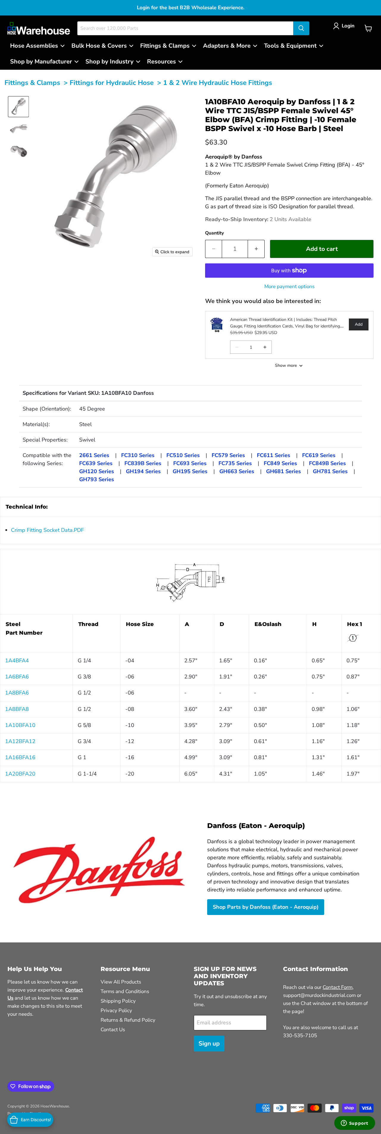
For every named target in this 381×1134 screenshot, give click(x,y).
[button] (345, 25)
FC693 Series (190, 463)
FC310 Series (137, 455)
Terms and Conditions (125, 991)
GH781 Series (330, 471)
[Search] (301, 28)
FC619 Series (318, 455)
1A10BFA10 (20, 725)
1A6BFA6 (17, 676)
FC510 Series (183, 455)
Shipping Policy (118, 1001)
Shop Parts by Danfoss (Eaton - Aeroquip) (265, 907)
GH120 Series (96, 471)
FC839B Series (142, 463)
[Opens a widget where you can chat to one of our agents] (354, 1123)
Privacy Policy (116, 1010)
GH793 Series (96, 479)
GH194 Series (143, 471)
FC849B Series (327, 463)
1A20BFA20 (20, 773)
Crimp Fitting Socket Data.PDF (47, 530)
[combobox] (185, 28)
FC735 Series (235, 463)
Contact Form (337, 987)
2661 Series (94, 455)
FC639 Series (96, 463)
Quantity (214, 233)
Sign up (209, 1044)
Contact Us (113, 1029)
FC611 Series (273, 455)
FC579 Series (228, 455)
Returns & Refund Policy (128, 1020)
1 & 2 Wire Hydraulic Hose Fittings (217, 82)
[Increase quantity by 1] (256, 249)
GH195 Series (190, 471)
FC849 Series (280, 463)
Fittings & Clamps (32, 82)
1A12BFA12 (20, 741)
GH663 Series (236, 471)
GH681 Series (283, 471)
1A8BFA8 (17, 709)
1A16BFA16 (20, 757)
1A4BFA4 (17, 660)
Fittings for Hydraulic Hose (112, 82)
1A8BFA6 (17, 692)
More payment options (289, 286)
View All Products (121, 981)
